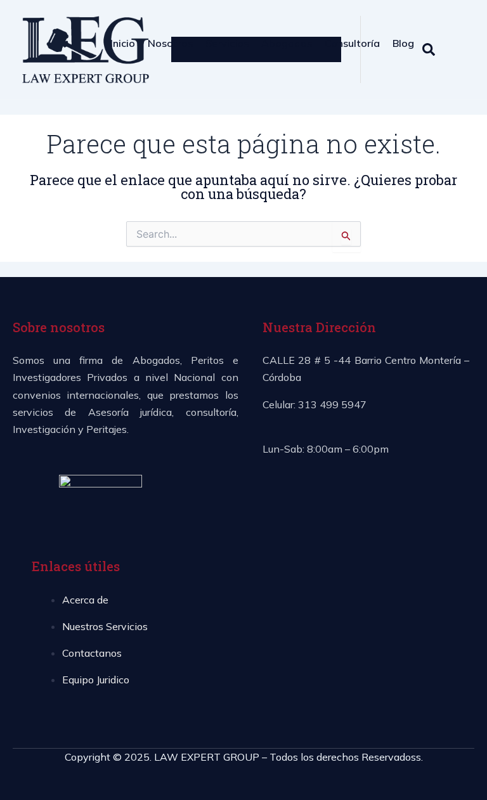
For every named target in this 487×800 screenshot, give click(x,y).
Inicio (122, 43)
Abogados (286, 43)
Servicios (227, 43)
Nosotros (170, 43)
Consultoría (352, 43)
